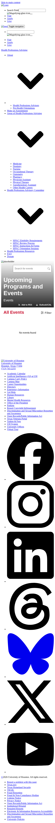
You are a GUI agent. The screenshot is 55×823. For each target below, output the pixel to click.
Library (10, 397)
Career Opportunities (16, 384)
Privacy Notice (14, 800)
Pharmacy (17, 177)
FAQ (9, 254)
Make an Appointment (17, 110)
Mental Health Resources (18, 400)
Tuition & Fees (14, 421)
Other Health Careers (23, 187)
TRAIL (10, 790)
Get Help (11, 392)
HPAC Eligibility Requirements (27, 240)
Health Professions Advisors (26, 105)
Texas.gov (12, 784)
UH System (12, 424)
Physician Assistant (22, 179)
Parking (10, 405)
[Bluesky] (30, 676)
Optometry (18, 174)
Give (9, 21)
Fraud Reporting (14, 792)
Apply (10, 18)
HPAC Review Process (24, 243)
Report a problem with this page (22, 782)
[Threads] (30, 629)
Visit (9, 16)
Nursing (16, 169)
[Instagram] (30, 527)
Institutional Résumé (16, 806)
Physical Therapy (21, 182)
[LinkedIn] (30, 581)
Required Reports (15, 808)
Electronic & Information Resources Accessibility (30, 811)
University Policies (15, 819)
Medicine (17, 163)
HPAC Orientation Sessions (26, 248)
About (10, 55)
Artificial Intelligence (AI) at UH (22, 376)
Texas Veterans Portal (17, 418)
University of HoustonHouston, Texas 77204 (11, 364)
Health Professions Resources (20, 251)
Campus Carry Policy (17, 379)
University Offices (15, 426)
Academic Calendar (16, 373)
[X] (30, 724)
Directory (11, 387)
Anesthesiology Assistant (24, 185)
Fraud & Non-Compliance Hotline (23, 795)
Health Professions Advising (14, 50)
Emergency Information (18, 389)
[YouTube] (30, 772)
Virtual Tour (12, 429)
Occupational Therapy (23, 171)
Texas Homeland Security (19, 787)
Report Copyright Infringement (21, 408)
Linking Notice (14, 798)
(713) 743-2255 (8, 368)
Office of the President (17, 403)
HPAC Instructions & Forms (26, 246)
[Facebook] (30, 479)
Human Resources (15, 395)
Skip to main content (10, 2)
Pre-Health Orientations (24, 108)
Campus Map (13, 381)
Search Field (13, 10)
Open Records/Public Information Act (24, 416)
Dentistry (17, 166)
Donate (10, 256)
